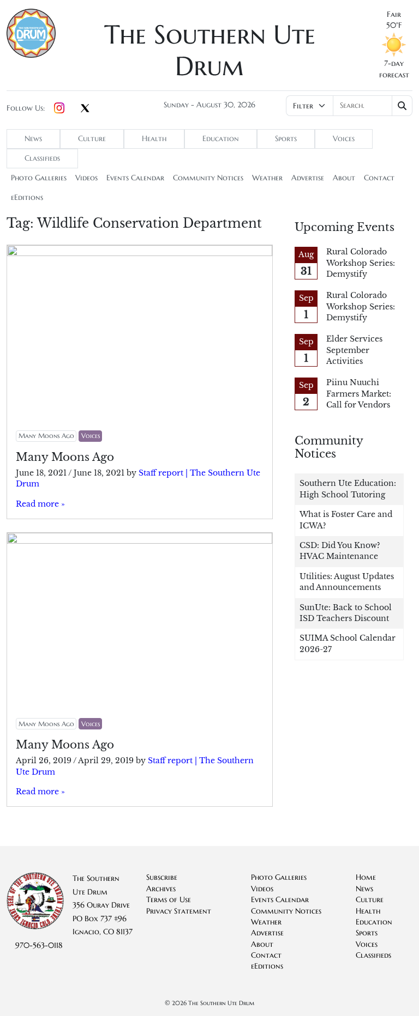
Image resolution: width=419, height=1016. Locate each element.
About (344, 177)
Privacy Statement (178, 911)
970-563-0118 (39, 945)
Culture (92, 138)
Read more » (40, 504)
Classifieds (42, 158)
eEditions (27, 197)
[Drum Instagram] (59, 108)
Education (220, 138)
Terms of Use (168, 899)
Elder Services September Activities (354, 350)
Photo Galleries (39, 177)
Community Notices (208, 177)
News (33, 138)
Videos (86, 177)
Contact (379, 177)
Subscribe (161, 877)
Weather (267, 177)
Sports (286, 138)
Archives (161, 888)
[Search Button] (402, 105)
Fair (394, 14)
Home (366, 877)
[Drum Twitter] (85, 109)
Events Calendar (135, 177)
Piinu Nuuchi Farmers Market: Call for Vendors (358, 394)
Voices (344, 138)
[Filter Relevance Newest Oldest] (349, 105)
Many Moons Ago (46, 435)
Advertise (307, 177)
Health (154, 138)
